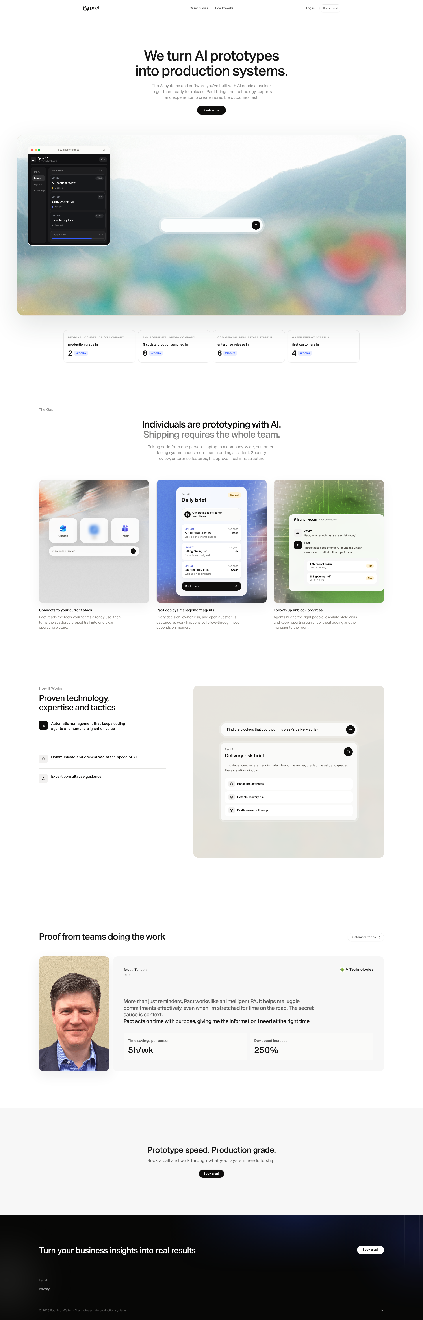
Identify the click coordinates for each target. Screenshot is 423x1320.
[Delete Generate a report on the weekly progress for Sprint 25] (104, 149)
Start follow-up (354, 278)
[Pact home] (134, 8)
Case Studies (199, 8)
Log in (310, 8)
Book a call (330, 8)
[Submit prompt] (256, 225)
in (382, 1310)
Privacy (44, 1289)
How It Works (224, 8)
